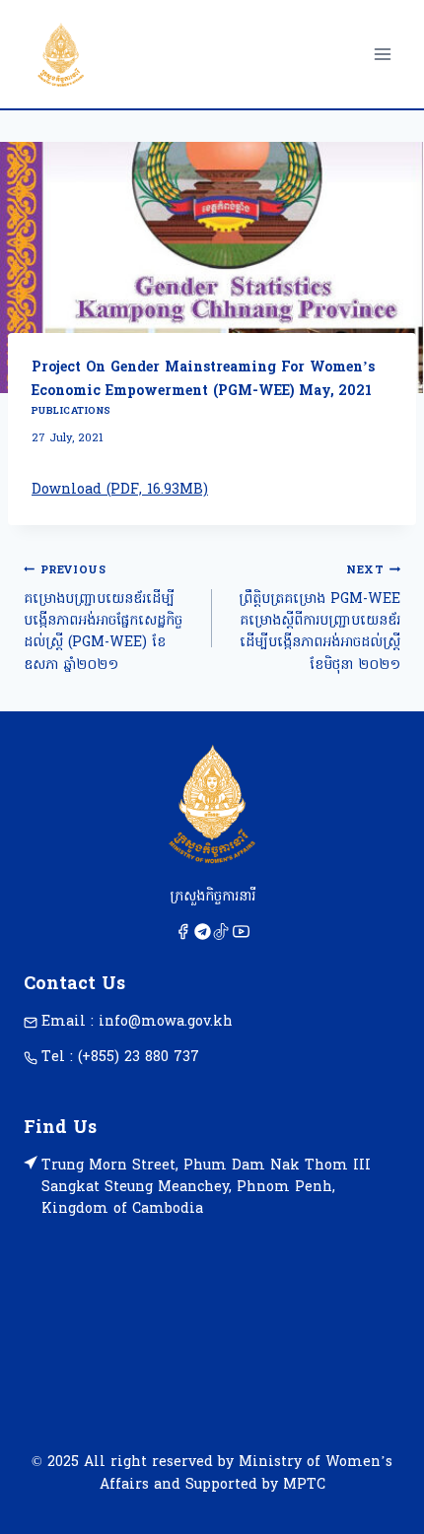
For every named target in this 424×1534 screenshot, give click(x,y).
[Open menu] (382, 53)
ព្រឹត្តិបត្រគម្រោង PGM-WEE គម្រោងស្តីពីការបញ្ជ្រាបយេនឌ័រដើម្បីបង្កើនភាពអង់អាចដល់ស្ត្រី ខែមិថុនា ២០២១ (319, 619)
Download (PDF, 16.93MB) (120, 490)
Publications (71, 411)
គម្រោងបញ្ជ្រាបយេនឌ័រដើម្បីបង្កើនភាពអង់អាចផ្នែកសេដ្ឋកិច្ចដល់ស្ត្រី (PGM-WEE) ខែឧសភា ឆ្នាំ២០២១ (103, 619)
